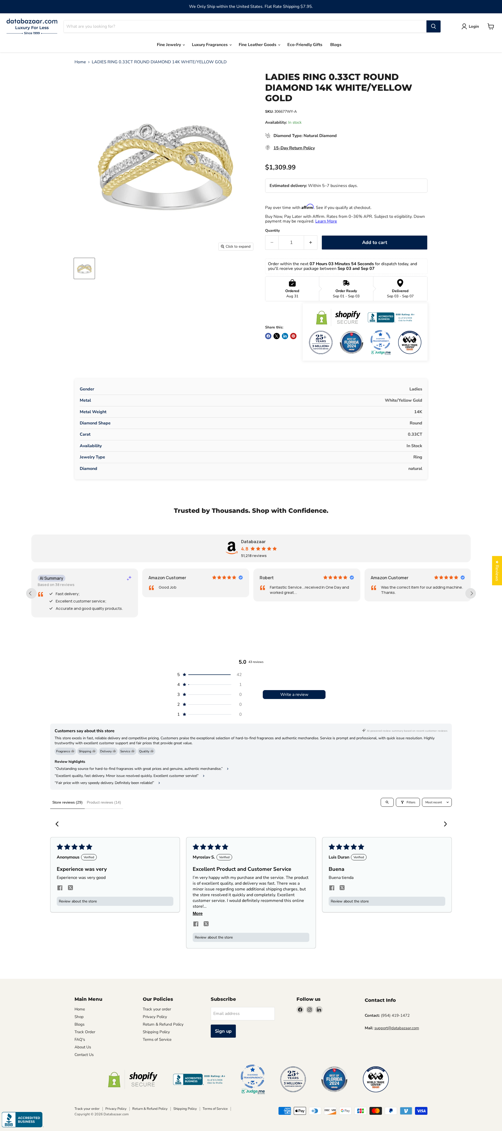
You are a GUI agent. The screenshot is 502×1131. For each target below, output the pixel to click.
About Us (83, 1047)
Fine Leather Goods (258, 45)
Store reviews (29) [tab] (67, 802)
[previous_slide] (31, 593)
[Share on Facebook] (268, 336)
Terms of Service (157, 1039)
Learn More (326, 221)
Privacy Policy (155, 1016)
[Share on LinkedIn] (285, 336)
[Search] (433, 26)
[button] (209, 675)
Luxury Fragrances (210, 45)
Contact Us (84, 1054)
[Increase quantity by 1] (310, 242)
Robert (267, 578)
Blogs (335, 45)
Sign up (223, 1031)
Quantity (272, 231)
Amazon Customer (167, 578)
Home (80, 62)
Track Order (85, 1032)
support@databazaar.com (396, 1028)
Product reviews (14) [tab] (104, 802)
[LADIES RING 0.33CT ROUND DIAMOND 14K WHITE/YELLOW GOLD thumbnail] (84, 268)
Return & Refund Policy (163, 1024)
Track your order (157, 1009)
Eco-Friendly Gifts (304, 45)
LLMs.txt (150, 1047)
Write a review (294, 694)
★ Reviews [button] (497, 570)
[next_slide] (470, 593)
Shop (79, 1016)
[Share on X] (276, 336)
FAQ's (80, 1039)
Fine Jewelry (169, 45)
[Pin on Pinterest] (293, 336)
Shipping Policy (156, 1032)
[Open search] (387, 802)
